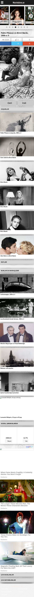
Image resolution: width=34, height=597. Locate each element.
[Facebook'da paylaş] (5, 44)
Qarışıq (20, 591)
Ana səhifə (4, 589)
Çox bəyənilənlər (6, 591)
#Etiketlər (4, 594)
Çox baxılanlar (22, 589)
